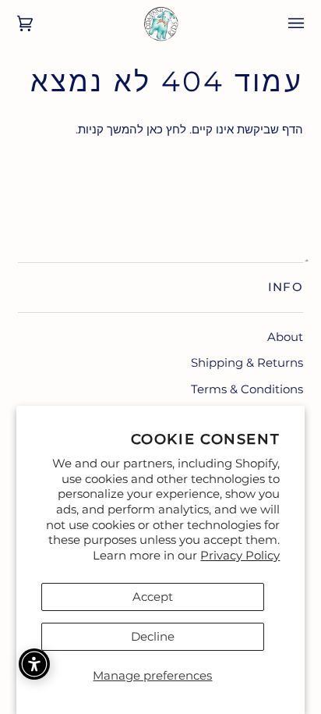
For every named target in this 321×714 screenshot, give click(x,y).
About (285, 336)
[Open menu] (285, 23)
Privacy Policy (240, 555)
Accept (152, 596)
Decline (153, 636)
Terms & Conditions (247, 389)
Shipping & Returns (247, 362)
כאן (154, 129)
